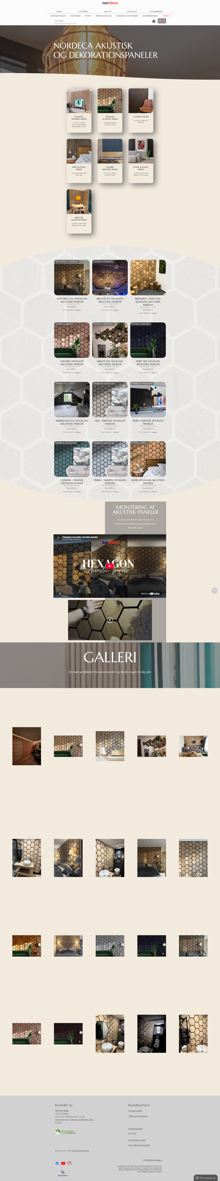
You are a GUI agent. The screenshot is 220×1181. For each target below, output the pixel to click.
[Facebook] (57, 1163)
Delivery (78, 310)
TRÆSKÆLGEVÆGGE (103, 16)
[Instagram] (69, 1163)
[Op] (215, 590)
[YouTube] (63, 1163)
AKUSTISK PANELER (58, 16)
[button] (153, 21)
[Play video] (110, 620)
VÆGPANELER (75, 16)
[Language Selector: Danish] (162, 20)
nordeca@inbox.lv (80, 1150)
